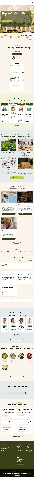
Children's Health (5, 414)
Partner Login (19, 446)
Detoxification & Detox (6, 431)
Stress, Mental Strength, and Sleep (24, 412)
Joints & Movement (22, 429)
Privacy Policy (28, 447)
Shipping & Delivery (29, 450)
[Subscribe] (25, 393)
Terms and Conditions (29, 451)
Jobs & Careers (19, 447)
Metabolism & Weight (6, 429)
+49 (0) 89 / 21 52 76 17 (20, 464)
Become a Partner (19, 450)
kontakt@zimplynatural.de (20, 463)
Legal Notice (28, 446)
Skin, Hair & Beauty (22, 431)
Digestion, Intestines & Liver (7, 427)
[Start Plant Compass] (17, 76)
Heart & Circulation (22, 427)
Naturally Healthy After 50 (6, 416)
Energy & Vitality (21, 414)
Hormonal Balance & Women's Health (8, 412)
